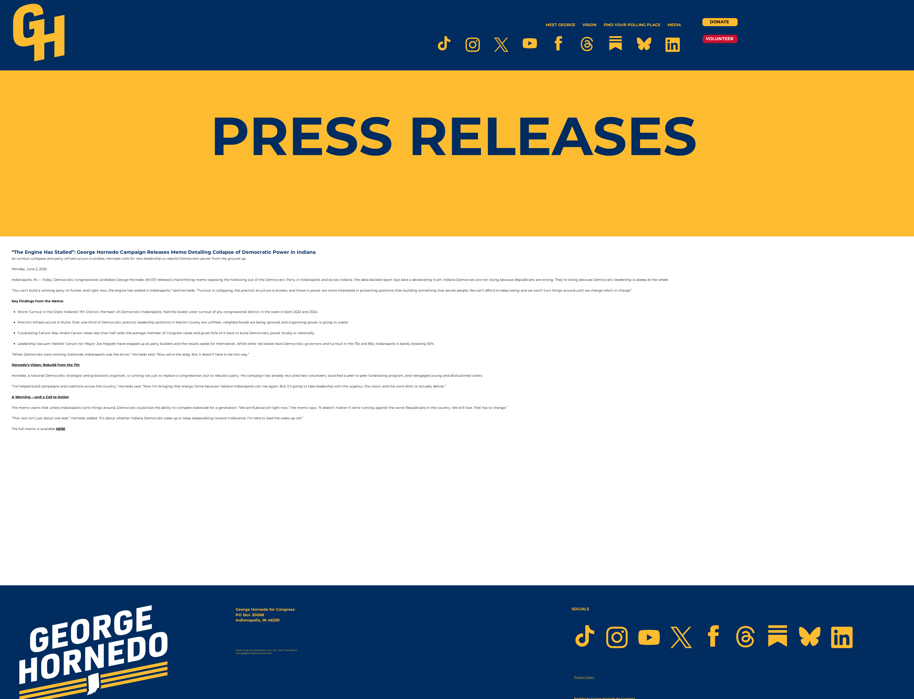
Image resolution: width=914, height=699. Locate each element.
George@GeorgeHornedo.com (254, 653)
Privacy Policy (584, 677)
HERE (60, 429)
